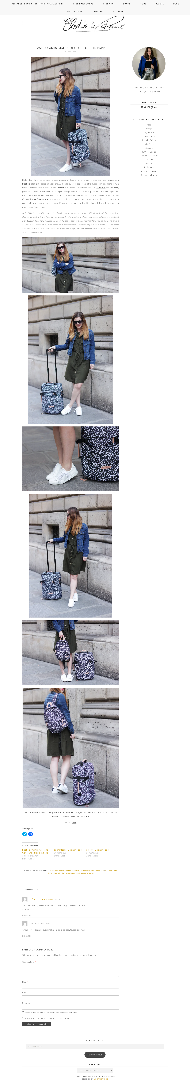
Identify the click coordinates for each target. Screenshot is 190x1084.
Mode (143, 4)
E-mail (25, 992)
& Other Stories (149, 152)
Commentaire (29, 962)
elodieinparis (99, 870)
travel (78, 873)
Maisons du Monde (149, 171)
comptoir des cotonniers (63, 870)
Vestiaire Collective (149, 155)
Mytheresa (149, 132)
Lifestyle (98, 11)
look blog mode (111, 870)
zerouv (91, 873)
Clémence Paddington (41, 899)
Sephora (149, 148)
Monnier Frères (149, 140)
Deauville (101, 187)
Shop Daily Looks (83, 4)
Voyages (118, 11)
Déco (176, 4)
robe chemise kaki (54, 873)
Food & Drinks (75, 11)
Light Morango (101, 1079)
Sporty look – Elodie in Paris (68, 849)
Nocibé (149, 163)
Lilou (74, 822)
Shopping (108, 4)
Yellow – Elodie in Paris (97, 849)
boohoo (50, 870)
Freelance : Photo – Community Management (37, 4)
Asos (149, 125)
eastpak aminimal (87, 870)
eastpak (76, 870)
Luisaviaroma (149, 136)
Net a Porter (149, 144)
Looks (126, 4)
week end (84, 873)
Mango (149, 128)
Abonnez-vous (95, 1054)
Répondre (26, 915)
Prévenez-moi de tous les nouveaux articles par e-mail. (49, 1018)
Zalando (149, 159)
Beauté (160, 4)
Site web (26, 1003)
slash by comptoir (68, 873)
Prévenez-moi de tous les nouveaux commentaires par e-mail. (52, 1012)
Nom (25, 982)
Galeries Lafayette (149, 175)
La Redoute (149, 167)
